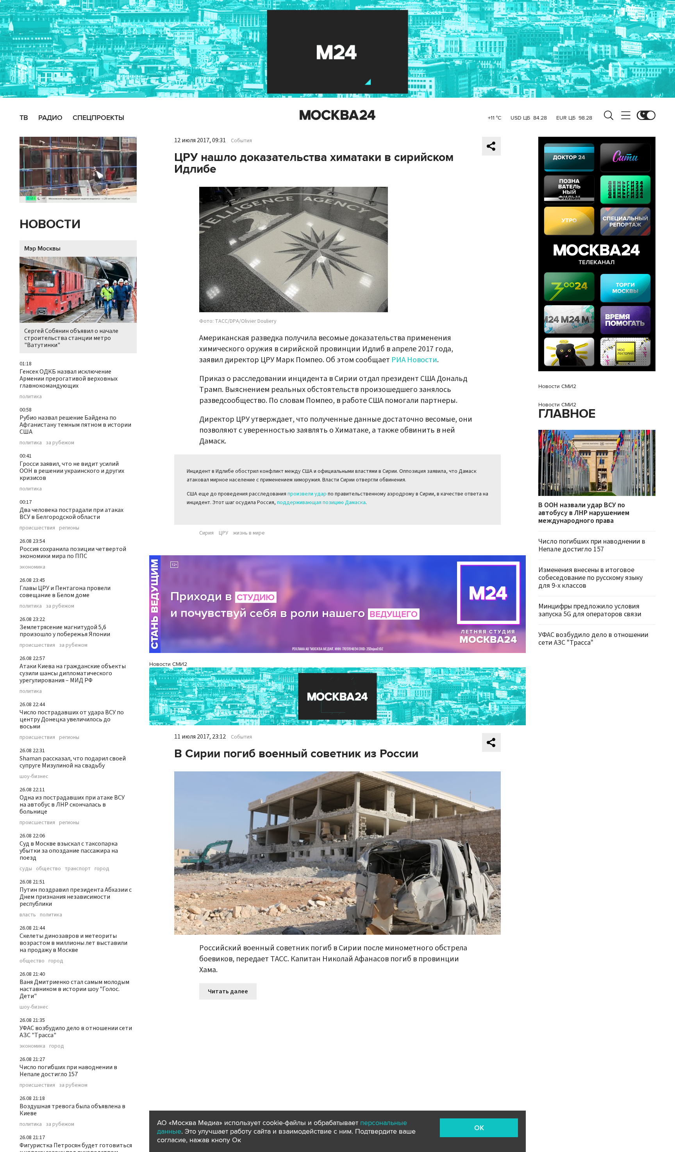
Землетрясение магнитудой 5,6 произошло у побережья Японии (65, 631)
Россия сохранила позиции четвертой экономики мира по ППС (73, 552)
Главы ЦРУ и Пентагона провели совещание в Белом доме (65, 591)
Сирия (206, 533)
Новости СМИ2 (168, 664)
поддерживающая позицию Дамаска (321, 502)
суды (26, 868)
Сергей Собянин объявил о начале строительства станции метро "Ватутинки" (71, 338)
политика (31, 396)
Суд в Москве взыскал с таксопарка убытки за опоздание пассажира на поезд (69, 850)
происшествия (37, 528)
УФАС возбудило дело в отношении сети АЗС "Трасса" (76, 1031)
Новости (50, 224)
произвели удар (307, 494)
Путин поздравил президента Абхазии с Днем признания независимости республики (76, 896)
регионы (69, 528)
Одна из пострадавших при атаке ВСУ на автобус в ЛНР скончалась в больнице (72, 804)
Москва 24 (337, 115)
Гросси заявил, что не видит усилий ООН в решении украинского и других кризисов (72, 471)
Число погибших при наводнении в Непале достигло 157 (68, 1071)
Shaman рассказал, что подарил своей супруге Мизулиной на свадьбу (73, 762)
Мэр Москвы (42, 248)
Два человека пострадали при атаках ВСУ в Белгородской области (71, 513)
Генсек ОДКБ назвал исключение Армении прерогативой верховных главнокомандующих (69, 378)
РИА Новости (414, 359)
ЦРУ (223, 533)
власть (28, 915)
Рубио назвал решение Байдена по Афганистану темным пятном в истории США (75, 424)
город (102, 868)
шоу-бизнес (34, 776)
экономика (32, 567)
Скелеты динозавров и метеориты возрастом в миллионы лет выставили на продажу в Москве (73, 943)
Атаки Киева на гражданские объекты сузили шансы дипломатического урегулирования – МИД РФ (73, 673)
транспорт (78, 868)
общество (48, 868)
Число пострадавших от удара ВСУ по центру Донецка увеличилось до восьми (72, 719)
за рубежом (60, 442)
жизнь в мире (249, 533)
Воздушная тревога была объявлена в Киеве (72, 1110)
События (241, 141)
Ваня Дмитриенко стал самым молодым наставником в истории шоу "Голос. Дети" (74, 989)
